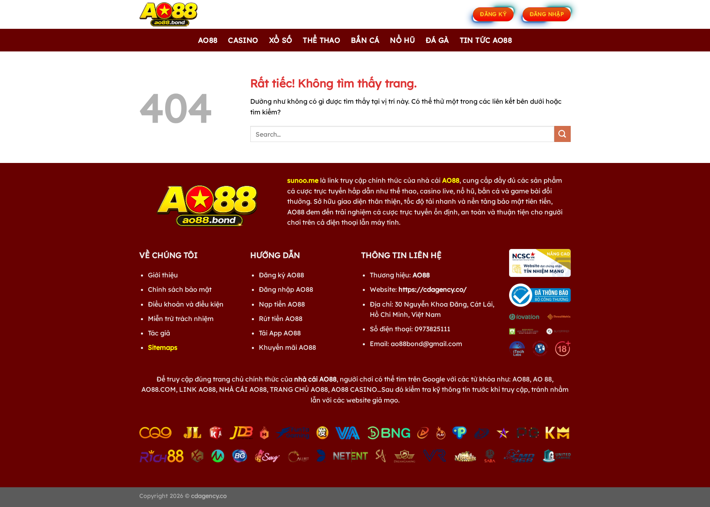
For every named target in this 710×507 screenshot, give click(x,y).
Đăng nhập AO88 (286, 289)
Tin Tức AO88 (486, 39)
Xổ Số (281, 39)
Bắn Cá (365, 39)
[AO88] (180, 14)
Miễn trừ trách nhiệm (181, 318)
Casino (243, 39)
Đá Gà (437, 39)
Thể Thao (321, 39)
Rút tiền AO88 (280, 318)
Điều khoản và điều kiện (186, 304)
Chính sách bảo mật (180, 289)
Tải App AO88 (280, 333)
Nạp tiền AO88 (282, 304)
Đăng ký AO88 (281, 275)
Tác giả (159, 333)
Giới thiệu (163, 275)
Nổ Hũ (402, 39)
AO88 (207, 39)
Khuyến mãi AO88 (287, 347)
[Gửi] (562, 134)
